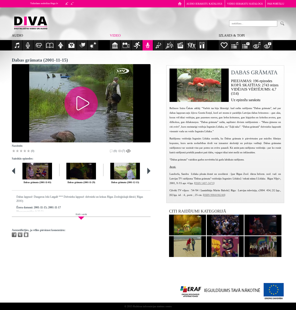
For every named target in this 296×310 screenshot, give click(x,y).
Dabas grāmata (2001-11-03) (37, 182)
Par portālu (275, 3)
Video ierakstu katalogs (245, 3)
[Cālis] (262, 246)
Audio (17, 35)
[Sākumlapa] (180, 3)
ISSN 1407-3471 (204, 183)
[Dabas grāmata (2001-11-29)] (81, 171)
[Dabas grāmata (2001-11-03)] (37, 171)
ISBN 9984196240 (214, 195)
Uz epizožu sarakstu (245, 100)
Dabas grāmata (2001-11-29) (81, 182)
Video (115, 35)
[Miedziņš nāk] (187, 225)
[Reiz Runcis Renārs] (225, 246)
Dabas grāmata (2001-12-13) (125, 182)
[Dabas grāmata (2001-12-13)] (125, 171)
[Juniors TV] (187, 246)
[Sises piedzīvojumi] (262, 225)
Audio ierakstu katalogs (204, 3)
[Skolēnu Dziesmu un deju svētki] (225, 225)
